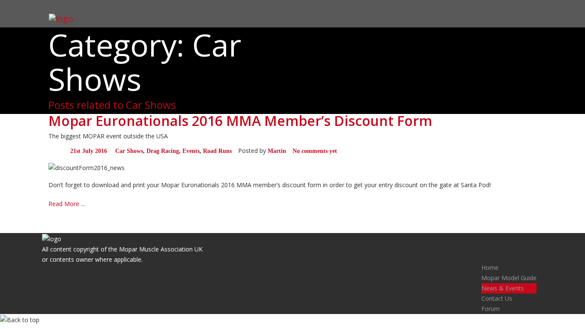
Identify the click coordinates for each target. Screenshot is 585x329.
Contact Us (496, 298)
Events (191, 151)
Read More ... (66, 204)
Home (489, 267)
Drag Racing (162, 151)
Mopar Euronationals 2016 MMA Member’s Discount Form (240, 120)
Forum (490, 309)
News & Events (502, 288)
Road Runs (217, 151)
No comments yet (314, 151)
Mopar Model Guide (509, 278)
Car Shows (129, 151)
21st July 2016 (88, 151)
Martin (277, 151)
